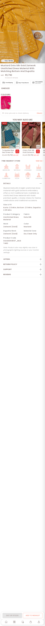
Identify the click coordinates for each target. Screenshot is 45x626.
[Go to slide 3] (21, 62)
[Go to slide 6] (30, 62)
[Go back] (4, 3)
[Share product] (41, 60)
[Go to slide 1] (15, 62)
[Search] (42, 3)
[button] (17, 151)
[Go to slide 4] (24, 62)
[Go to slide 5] (27, 62)
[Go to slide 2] (18, 62)
